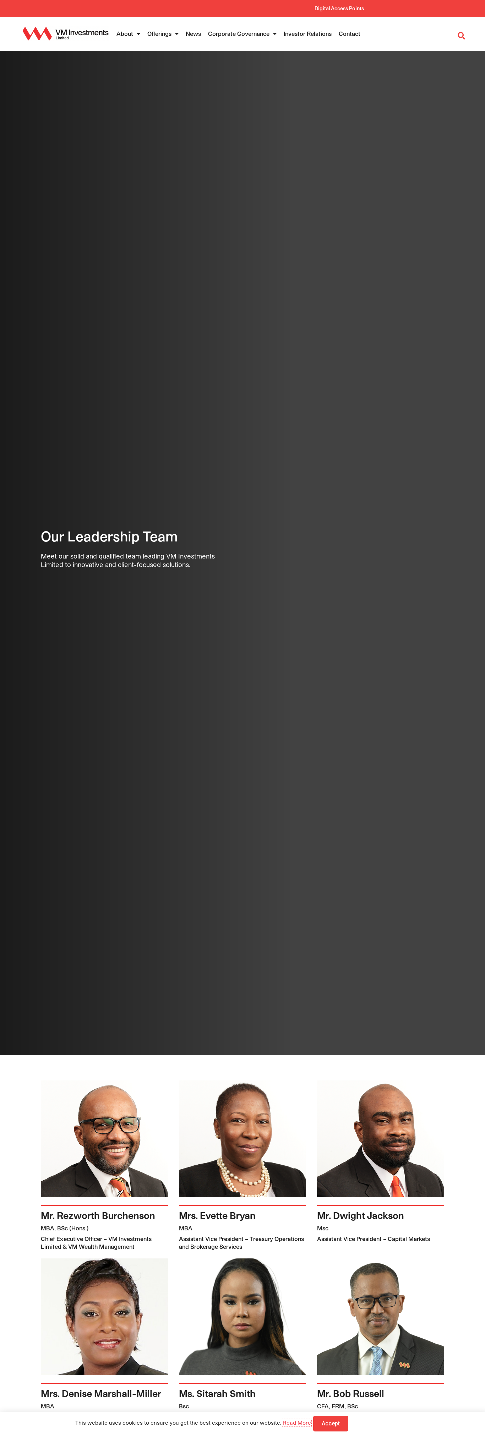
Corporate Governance (238, 33)
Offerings (159, 33)
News (193, 33)
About (124, 33)
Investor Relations (308, 33)
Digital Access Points (339, 8)
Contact (349, 33)
